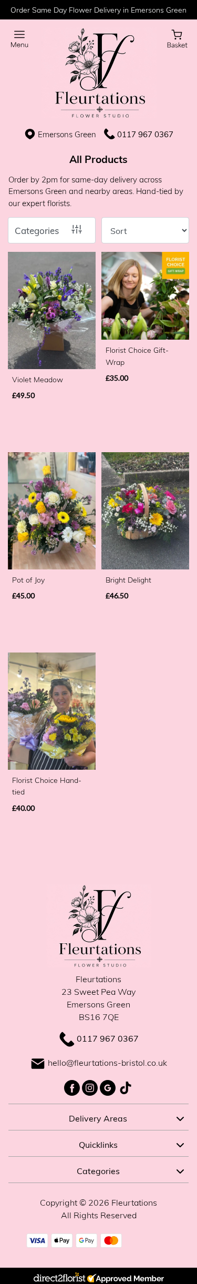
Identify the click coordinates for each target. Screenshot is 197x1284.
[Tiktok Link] (125, 1086)
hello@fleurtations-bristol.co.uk (107, 1062)
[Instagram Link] (91, 1086)
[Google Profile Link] (109, 1086)
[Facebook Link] (73, 1086)
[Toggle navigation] (19, 39)
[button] (98, 1117)
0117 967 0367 (145, 134)
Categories (37, 231)
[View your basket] (177, 37)
